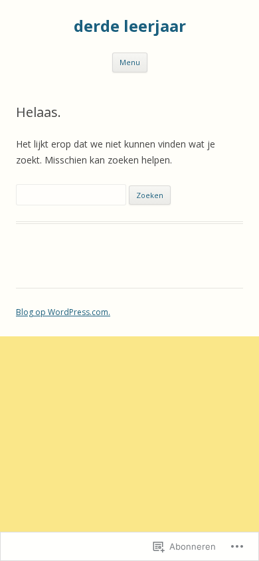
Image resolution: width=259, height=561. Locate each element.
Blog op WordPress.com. (63, 312)
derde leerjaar (130, 26)
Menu (130, 62)
